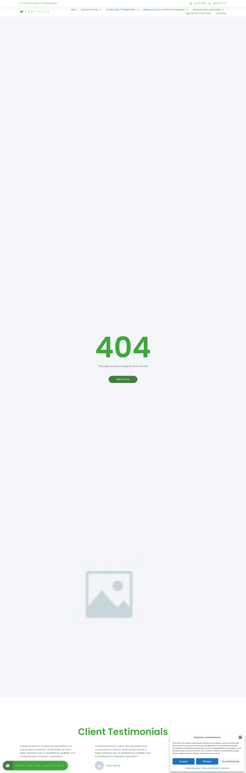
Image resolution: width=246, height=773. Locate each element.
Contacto (221, 13)
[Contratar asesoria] (35, 765)
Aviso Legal (224, 768)
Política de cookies (192, 768)
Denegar (207, 761)
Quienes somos (89, 9)
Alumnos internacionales (207, 9)
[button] (240, 737)
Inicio (73, 9)
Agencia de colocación (198, 13)
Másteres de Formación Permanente (164, 9)
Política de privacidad (210, 768)
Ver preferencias (230, 761)
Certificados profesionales (120, 9)
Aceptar (183, 761)
